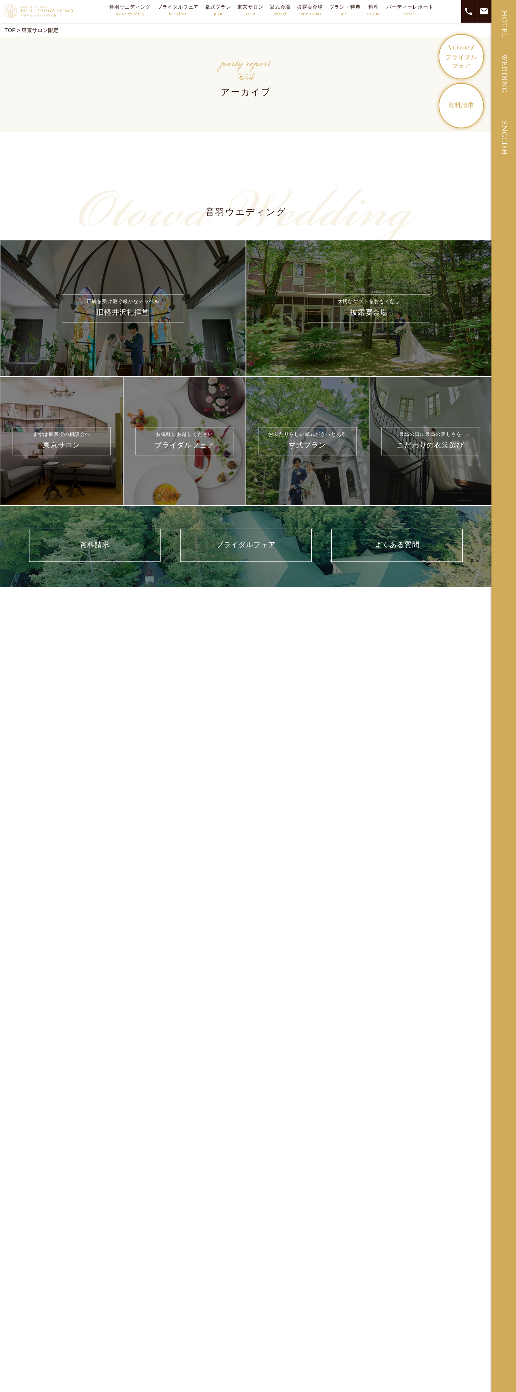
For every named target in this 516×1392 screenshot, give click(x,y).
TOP (10, 30)
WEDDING (504, 74)
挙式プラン (218, 10)
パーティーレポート (409, 10)
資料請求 (461, 105)
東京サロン (250, 10)
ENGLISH (504, 138)
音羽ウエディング (130, 10)
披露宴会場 (310, 10)
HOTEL (504, 24)
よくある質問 (397, 545)
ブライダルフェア (178, 10)
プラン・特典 (345, 10)
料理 (373, 10)
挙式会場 (280, 10)
